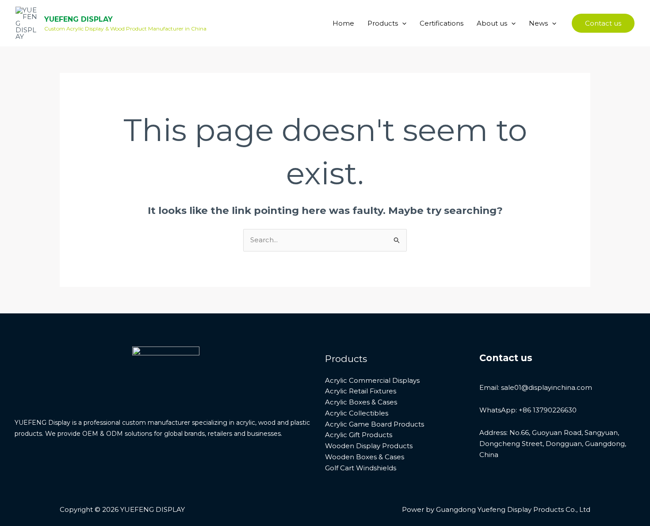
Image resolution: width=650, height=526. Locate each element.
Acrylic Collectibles (356, 413)
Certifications (441, 23)
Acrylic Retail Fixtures (360, 391)
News (538, 23)
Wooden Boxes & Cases (364, 457)
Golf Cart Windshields (360, 468)
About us (492, 23)
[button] (402, 23)
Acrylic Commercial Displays (372, 380)
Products (382, 23)
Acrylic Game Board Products (374, 424)
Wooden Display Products (369, 446)
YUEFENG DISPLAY (78, 19)
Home (343, 23)
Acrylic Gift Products (358, 435)
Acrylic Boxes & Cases (361, 402)
